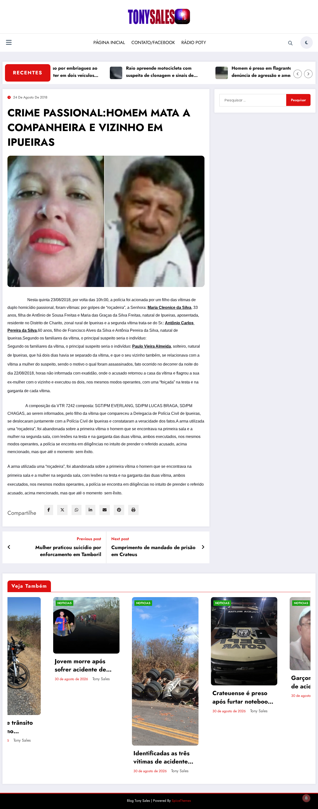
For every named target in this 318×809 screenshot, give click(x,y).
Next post (120, 538)
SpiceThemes (181, 800)
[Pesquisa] (290, 43)
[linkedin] (90, 510)
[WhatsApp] (76, 510)
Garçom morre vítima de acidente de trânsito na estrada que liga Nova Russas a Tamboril (228, 682)
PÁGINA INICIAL (109, 42)
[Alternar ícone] (8, 43)
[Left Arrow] (298, 74)
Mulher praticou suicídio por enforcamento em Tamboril (68, 551)
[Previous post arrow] (9, 547)
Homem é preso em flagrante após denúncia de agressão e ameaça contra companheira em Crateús (248, 72)
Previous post (89, 538)
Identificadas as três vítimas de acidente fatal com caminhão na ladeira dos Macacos (72, 757)
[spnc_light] (306, 42)
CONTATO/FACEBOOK (153, 42)
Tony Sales (87, 771)
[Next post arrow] (202, 547)
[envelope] (104, 510)
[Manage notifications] (306, 798)
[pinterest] (119, 510)
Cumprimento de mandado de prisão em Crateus (153, 551)
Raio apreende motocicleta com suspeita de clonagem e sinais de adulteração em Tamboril (136, 72)
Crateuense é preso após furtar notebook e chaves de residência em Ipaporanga (148, 697)
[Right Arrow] (308, 74)
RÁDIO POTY (193, 42)
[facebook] (48, 510)
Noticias (50, 603)
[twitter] (62, 510)
